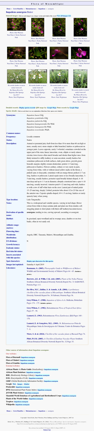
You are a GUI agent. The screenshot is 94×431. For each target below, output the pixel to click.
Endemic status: (13, 247)
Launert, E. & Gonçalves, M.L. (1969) (42, 323)
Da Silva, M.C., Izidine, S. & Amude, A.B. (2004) (47, 289)
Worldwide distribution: (11, 236)
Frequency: (11, 136)
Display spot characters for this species (40, 261)
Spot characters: (13, 261)
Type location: (12, 199)
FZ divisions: (11, 241)
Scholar (26, 384)
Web (14, 384)
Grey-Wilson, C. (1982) (36, 307)
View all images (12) (64, 16)
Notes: (9, 202)
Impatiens (41, 9)
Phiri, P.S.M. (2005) (35, 338)
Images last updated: (15, 264)
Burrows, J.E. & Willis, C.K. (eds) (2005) (43, 278)
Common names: (13, 133)
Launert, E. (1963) (34, 315)
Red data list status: (14, 251)
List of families (18, 9)
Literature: (11, 267)
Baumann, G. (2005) (35, 268)
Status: (9, 140)
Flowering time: (12, 231)
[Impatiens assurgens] (16, 24)
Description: (11, 143)
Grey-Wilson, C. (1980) (36, 300)
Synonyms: (11, 115)
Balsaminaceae (31, 9)
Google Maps (51, 107)
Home (9, 9)
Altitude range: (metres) (12, 226)
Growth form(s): (13, 244)
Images (19, 384)
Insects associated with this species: (13, 256)
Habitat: (9, 218)
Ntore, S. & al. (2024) (35, 333)
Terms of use (47, 430)
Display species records (27, 107)
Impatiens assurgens (28, 357)
